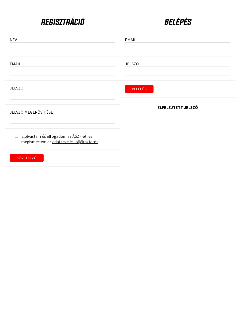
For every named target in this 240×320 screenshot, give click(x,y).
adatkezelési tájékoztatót (75, 141)
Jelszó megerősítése (31, 112)
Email (15, 64)
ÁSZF (76, 136)
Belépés (139, 89)
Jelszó (16, 88)
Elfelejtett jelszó (178, 107)
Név (13, 39)
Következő (27, 158)
